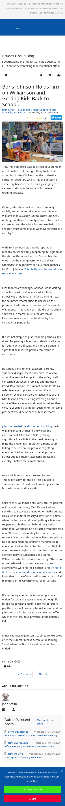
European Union (28, 109)
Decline (32, 798)
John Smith (8, 109)
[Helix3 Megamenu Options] (18, 27)
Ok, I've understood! (32, 789)
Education (20, 112)
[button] (41, 75)
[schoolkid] (32, 143)
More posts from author (46, 721)
